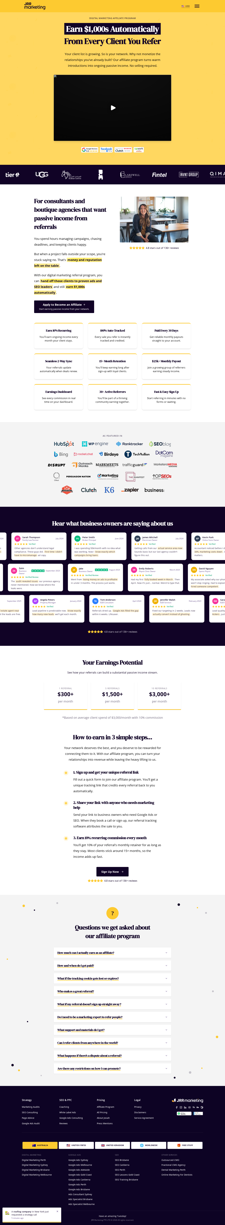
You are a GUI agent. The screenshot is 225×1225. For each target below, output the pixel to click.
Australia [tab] (40, 1145)
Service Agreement (144, 1117)
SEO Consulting (30, 1112)
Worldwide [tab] (149, 1145)
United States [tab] (76, 1145)
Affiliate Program (105, 1106)
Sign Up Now (110, 872)
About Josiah (103, 1117)
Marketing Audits (31, 1106)
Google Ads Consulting (71, 1117)
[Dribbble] (202, 1107)
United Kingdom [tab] (112, 1145)
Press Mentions (105, 1123)
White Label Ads (67, 1112)
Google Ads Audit (31, 1123)
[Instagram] (181, 1107)
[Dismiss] (57, 1211)
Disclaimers (140, 1112)
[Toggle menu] (197, 6)
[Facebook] (176, 1107)
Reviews (63, 1123)
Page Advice (28, 1117)
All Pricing (102, 1112)
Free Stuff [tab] (185, 1145)
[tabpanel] (112, 1180)
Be (198, 1107)
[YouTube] (189, 1107)
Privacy (137, 1106)
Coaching (64, 1106)
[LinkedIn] (185, 1107)
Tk (194, 1107)
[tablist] (112, 1145)
